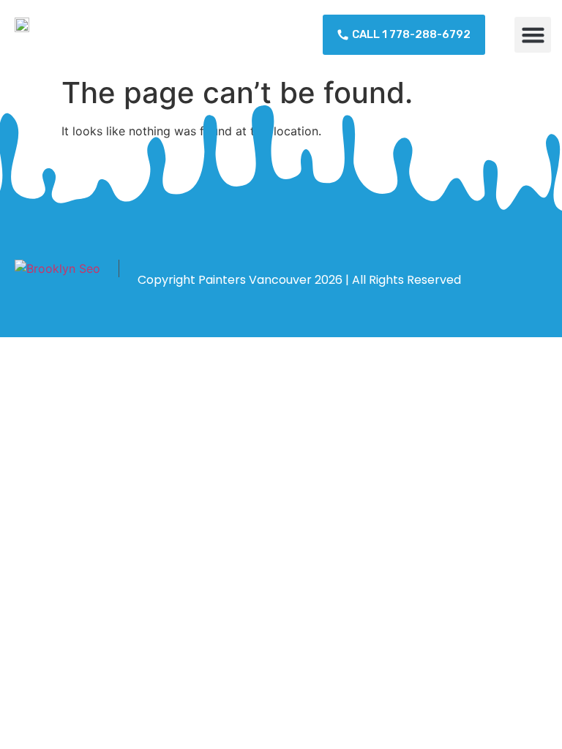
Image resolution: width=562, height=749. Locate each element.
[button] (532, 35)
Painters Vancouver (255, 279)
